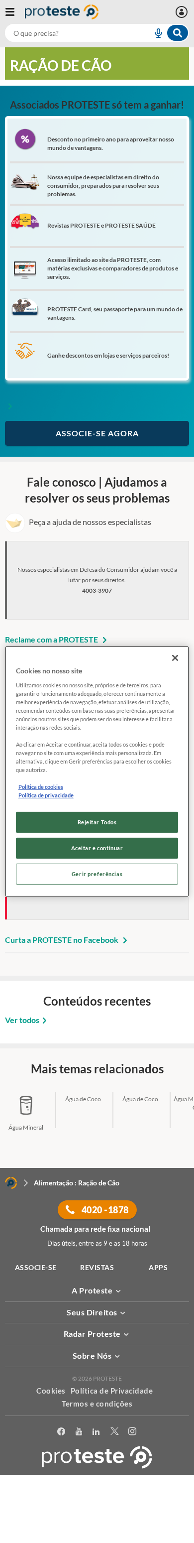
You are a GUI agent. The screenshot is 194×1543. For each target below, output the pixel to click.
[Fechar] (175, 658)
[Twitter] (114, 1431)
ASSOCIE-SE (36, 1267)
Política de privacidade (46, 795)
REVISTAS (97, 1267)
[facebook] (61, 1431)
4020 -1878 (104, 1209)
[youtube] (79, 1431)
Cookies (51, 1390)
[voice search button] (154, 33)
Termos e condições (97, 1403)
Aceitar (97, 1537)
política (97, 1521)
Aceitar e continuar (97, 848)
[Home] (11, 1183)
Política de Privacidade (112, 1390)
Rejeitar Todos (97, 822)
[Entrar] (183, 12)
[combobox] (97, 33)
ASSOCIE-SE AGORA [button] (97, 433)
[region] (97, 771)
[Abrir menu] (15, 12)
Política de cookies (40, 786)
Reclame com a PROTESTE (52, 639)
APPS (158, 1267)
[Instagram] (132, 1431)
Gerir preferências (97, 874)
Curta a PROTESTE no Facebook (62, 939)
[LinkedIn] (96, 1431)
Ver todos (22, 1020)
